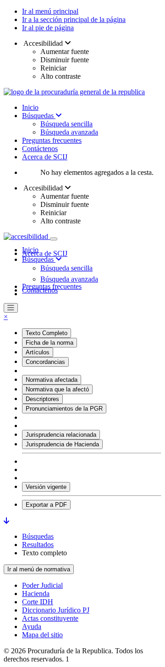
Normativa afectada (51, 379)
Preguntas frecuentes (52, 140)
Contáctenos (40, 148)
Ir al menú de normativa (38, 569)
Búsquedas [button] (38, 259)
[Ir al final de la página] (6, 521)
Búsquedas (38, 115)
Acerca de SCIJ (44, 157)
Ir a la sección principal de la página (74, 19)
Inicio (30, 107)
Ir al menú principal (50, 11)
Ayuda (31, 626)
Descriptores (42, 399)
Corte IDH (37, 602)
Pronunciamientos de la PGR (64, 408)
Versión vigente (46, 486)
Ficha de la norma (49, 342)
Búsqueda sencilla (66, 124)
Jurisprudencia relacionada (61, 434)
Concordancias (45, 361)
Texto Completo (46, 333)
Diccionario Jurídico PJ (55, 610)
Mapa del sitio (42, 635)
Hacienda (36, 593)
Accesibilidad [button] (43, 43)
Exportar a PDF (46, 504)
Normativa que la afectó (57, 389)
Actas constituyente (50, 618)
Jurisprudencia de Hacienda (62, 444)
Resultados (38, 544)
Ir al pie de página (48, 28)
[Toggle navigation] (53, 239)
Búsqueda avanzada (69, 132)
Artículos (38, 352)
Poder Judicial (42, 585)
